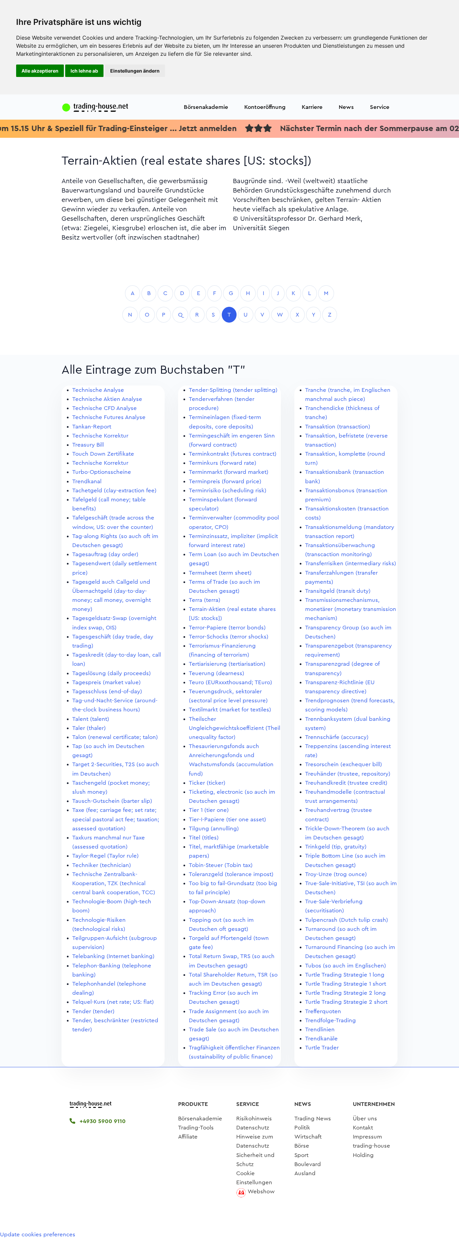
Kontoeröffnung (265, 107)
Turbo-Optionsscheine (101, 472)
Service (379, 107)
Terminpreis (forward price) (225, 481)
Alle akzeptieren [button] (40, 71)
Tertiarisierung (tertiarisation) (227, 664)
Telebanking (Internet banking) (113, 956)
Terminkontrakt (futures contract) (233, 454)
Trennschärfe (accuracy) (337, 737)
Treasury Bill (88, 445)
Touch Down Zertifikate (103, 454)
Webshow (261, 1191)
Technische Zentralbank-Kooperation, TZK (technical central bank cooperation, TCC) (113, 883)
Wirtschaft (308, 1137)
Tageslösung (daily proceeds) (111, 673)
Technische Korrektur (100, 436)
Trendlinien (320, 1029)
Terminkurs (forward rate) (222, 463)
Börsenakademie (206, 107)
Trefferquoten (323, 1011)
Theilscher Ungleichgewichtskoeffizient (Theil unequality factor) (234, 728)
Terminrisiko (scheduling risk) (227, 490)
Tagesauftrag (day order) (105, 554)
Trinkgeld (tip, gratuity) (336, 847)
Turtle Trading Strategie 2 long (345, 993)
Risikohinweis (254, 1118)
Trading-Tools (196, 1127)
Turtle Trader (322, 1047)
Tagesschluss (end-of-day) (107, 691)
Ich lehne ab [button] (84, 71)
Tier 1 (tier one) (209, 810)
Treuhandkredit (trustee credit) (346, 783)
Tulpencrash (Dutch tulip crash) (346, 920)
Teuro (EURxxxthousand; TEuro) (230, 682)
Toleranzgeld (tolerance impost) (231, 874)
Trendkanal (86, 481)
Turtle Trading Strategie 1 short (345, 984)
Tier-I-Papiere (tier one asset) (227, 819)
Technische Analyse (98, 390)
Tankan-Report (91, 426)
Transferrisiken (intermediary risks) (350, 563)
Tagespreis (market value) (106, 682)
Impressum (367, 1137)
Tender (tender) (93, 1011)
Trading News (312, 1118)
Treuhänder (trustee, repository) (347, 774)
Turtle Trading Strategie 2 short (346, 1002)
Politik (302, 1127)
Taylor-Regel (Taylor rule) (105, 856)
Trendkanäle (321, 1038)
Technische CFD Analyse (104, 408)
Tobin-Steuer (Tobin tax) (221, 865)
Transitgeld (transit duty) (338, 591)
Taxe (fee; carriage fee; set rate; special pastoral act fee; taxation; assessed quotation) (115, 819)
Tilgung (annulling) (214, 828)
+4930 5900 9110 (102, 1121)
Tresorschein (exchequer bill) (343, 764)
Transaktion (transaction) (337, 426)
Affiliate (188, 1137)
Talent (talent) (90, 719)
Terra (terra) (204, 600)
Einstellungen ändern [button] (135, 71)
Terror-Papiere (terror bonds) (227, 627)
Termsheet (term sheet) (220, 573)
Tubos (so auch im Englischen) (345, 965)
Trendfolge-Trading (330, 1020)
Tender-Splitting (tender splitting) (233, 390)
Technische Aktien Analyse (107, 399)
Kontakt (363, 1127)
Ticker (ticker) (207, 783)
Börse (301, 1146)
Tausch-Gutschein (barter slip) (112, 801)
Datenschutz (252, 1127)
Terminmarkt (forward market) (228, 472)
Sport (301, 1155)
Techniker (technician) (101, 865)
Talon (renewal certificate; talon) (115, 737)
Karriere (312, 107)
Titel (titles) (204, 837)
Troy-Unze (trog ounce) (336, 874)
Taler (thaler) (89, 728)
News (346, 107)
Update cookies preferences (37, 1234)
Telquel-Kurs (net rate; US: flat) (113, 1002)
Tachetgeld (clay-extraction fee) (114, 490)
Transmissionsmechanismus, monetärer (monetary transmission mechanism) (350, 609)
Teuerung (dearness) (216, 673)
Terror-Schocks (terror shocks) (228, 636)
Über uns (365, 1118)
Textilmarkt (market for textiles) (230, 709)
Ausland (305, 1173)
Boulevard (307, 1164)
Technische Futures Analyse (108, 417)
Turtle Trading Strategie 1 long (344, 975)
